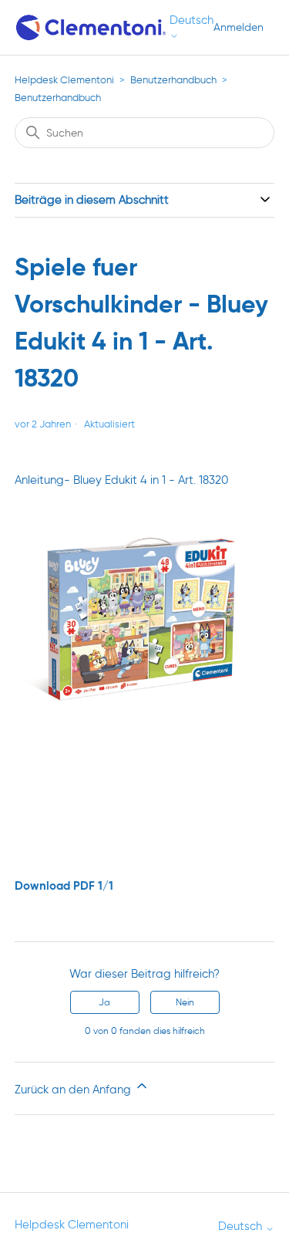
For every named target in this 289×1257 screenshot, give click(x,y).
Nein (185, 1002)
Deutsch (191, 20)
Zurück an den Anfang (74, 1089)
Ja (104, 1002)
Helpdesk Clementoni (64, 80)
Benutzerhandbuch (173, 80)
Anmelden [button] (238, 27)
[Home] (92, 27)
